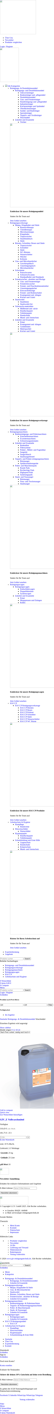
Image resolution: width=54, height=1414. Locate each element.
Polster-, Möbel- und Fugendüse (33, 450)
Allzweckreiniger (27, 93)
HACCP (13, 703)
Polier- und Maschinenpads (26, 466)
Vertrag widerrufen (17, 1254)
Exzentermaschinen (28, 439)
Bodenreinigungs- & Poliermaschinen (25, 1303)
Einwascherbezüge (27, 290)
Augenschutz (25, 842)
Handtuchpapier (26, 311)
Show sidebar (5, 1028)
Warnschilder (25, 831)
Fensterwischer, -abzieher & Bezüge (24, 1296)
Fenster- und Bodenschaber (31, 293)
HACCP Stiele (26, 717)
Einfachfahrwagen (27, 589)
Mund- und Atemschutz (29, 318)
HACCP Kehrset (27, 712)
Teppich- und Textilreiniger (31, 115)
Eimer (22, 322)
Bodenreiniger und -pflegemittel (32, 95)
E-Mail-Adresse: (6, 1188)
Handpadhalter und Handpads (32, 277)
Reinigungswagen (17, 584)
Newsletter (14, 1243)
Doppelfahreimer (27, 591)
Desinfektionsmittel (27, 97)
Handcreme (24, 827)
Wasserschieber (26, 254)
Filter (50, 1005)
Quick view (4, 1112)
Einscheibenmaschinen (29, 436)
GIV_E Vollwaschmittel (12, 1119)
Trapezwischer (26, 236)
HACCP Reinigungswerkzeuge (27, 705)
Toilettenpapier (26, 313)
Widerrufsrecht (16, 1250)
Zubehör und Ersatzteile (24, 120)
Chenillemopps (26, 230)
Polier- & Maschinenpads (20, 1308)
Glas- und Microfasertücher (26, 261)
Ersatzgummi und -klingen (30, 295)
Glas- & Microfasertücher (20, 1290)
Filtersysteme (25, 448)
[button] (7, 1140)
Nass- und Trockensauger (30, 481)
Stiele (22, 241)
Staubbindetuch (26, 239)
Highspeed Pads (26, 472)
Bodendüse (24, 445)
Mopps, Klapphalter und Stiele (27, 225)
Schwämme (19, 270)
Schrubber (24, 248)
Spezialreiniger (26, 113)
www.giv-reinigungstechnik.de (19, 1259)
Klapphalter (24, 234)
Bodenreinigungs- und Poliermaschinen (30, 434)
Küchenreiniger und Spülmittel (32, 106)
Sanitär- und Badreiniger (30, 111)
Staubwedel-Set (26, 304)
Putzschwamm (26, 272)
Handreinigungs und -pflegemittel (33, 102)
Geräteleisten (25, 327)
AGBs (12, 1245)
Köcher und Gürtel (27, 297)
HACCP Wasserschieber (30, 719)
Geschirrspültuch (27, 263)
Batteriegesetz (15, 1252)
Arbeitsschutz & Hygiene (20, 822)
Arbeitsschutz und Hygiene (16, 977)
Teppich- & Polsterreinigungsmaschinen (26, 1306)
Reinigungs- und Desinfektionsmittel (29, 90)
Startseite (4, 1019)
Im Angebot (9, 1015)
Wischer (23, 257)
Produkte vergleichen (18, 1241)
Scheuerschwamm (27, 275)
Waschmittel (25, 117)
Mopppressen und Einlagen (31, 600)
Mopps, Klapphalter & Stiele (21, 1287)
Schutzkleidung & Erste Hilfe (21, 1335)
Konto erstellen (6, 1365)
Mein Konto (15, 1225)
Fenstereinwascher (27, 284)
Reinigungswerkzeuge (19, 223)
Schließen (4, 995)
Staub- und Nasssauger (24, 477)
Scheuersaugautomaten (29, 441)
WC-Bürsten (25, 252)
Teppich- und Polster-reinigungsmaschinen (32, 459)
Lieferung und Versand (19, 1248)
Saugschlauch (25, 454)
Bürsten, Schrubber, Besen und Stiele (30, 243)
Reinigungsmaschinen (19, 432)
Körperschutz (25, 847)
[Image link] (14, 1204)
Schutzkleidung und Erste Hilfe (27, 840)
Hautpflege (19, 824)
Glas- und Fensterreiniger (30, 99)
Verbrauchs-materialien (24, 306)
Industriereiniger (26, 104)
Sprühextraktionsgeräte (29, 463)
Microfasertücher (27, 268)
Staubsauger (25, 484)
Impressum (14, 1232)
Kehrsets (23, 259)
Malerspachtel (25, 329)
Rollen (22, 603)
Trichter (23, 122)
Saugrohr (23, 452)
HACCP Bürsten (27, 708)
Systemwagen (25, 594)
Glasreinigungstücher (28, 288)
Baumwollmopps (27, 227)
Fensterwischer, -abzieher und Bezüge (30, 279)
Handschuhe (25, 315)
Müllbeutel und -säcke (29, 309)
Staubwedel (19, 300)
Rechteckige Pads (27, 470)
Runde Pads (25, 468)
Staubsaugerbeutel (27, 457)
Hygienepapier (21, 833)
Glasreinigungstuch (27, 266)
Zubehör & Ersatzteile (19, 1283)
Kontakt (13, 1228)
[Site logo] (18, 33)
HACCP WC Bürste (28, 721)
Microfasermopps (27, 232)
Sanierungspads (26, 475)
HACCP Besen (26, 710)
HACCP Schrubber (28, 715)
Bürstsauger (25, 461)
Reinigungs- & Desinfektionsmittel (24, 88)
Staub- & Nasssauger (18, 1310)
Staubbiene (24, 302)
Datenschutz (15, 1230)
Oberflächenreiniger (28, 108)
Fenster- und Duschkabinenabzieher (34, 286)
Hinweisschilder (21, 829)
